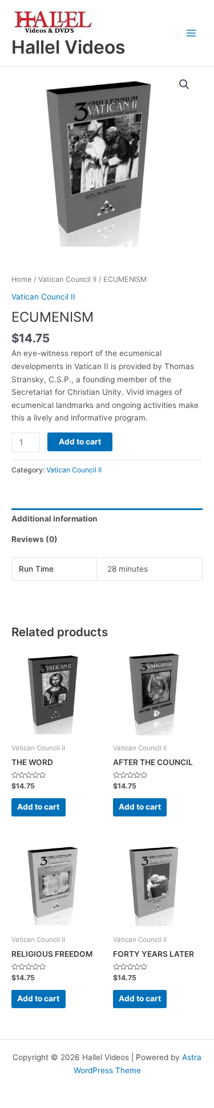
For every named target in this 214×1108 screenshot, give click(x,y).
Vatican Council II (67, 279)
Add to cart (80, 441)
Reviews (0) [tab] (34, 539)
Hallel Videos (68, 47)
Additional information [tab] (54, 518)
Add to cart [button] (38, 806)
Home (21, 279)
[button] (184, 84)
